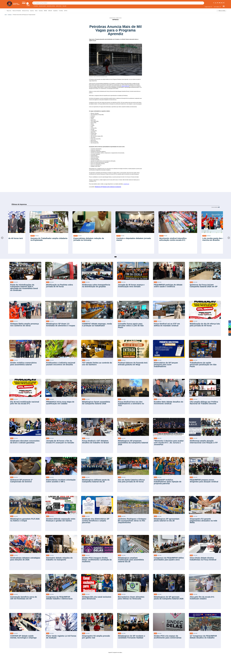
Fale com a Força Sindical (224, 3)
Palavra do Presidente (17, 10)
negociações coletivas (51, 5)
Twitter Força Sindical (218, 3)
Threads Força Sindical (216, 3)
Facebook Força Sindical (214, 3)
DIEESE (45, 10)
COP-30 (65, 10)
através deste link (125, 86)
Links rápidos (216, 6)
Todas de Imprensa (214, 207)
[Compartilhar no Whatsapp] (229, 326)
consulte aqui (126, 183)
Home (6, 14)
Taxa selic (64, 5)
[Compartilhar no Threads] (229, 329)
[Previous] (2, 238)
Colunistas (41, 10)
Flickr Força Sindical (222, 3)
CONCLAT (50, 10)
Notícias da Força (25, 10)
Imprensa (32, 10)
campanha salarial (42, 5)
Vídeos (36, 10)
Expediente (55, 10)
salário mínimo (59, 5)
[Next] (229, 238)
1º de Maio (36, 5)
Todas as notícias (221, 10)
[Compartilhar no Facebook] (229, 321)
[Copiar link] (229, 332)
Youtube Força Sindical (220, 3)
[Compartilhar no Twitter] (229, 324)
